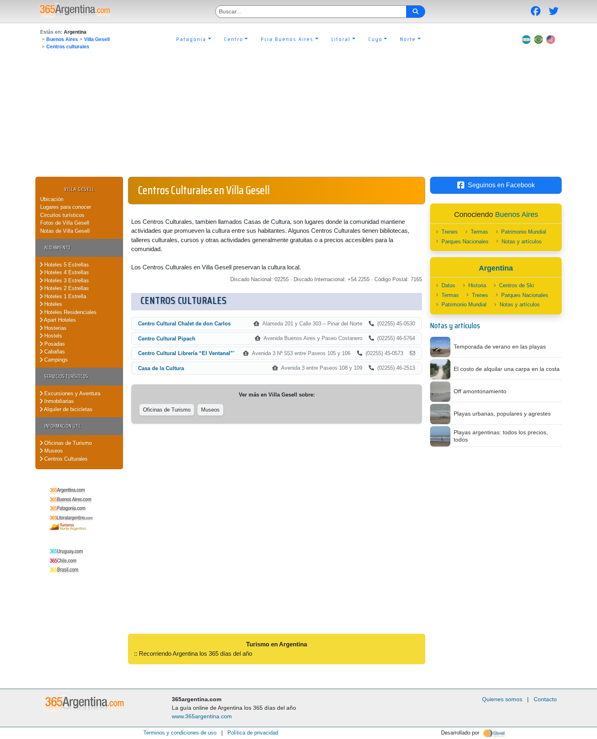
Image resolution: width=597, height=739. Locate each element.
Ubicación (51, 199)
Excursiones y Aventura (71, 393)
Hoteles (52, 304)
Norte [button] (408, 39)
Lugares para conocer (65, 207)
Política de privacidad (252, 733)
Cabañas (54, 352)
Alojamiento (57, 247)
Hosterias (55, 328)
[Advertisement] (298, 116)
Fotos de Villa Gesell (64, 223)
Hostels (52, 336)
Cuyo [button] (375, 39)
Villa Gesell (97, 39)
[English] (551, 39)
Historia (477, 285)
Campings (55, 360)
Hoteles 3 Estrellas (66, 280)
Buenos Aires (62, 39)
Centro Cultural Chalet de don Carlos (184, 324)
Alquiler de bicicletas (68, 409)
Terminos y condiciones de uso (179, 733)
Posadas (54, 344)
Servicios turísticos (66, 376)
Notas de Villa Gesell (65, 231)
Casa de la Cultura (161, 368)
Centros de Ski (516, 285)
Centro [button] (233, 39)
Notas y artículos (522, 241)
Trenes (449, 232)
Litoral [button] (340, 39)
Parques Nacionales (465, 241)
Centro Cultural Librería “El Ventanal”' (186, 353)
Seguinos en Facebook (501, 185)
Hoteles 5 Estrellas (66, 265)
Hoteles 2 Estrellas (66, 288)
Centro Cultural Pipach (166, 339)
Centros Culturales (65, 459)
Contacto (545, 699)
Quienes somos (502, 699)
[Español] (526, 39)
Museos (53, 451)
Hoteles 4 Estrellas (66, 272)
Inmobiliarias (58, 401)
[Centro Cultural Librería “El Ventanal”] (412, 353)
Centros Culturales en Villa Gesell (204, 190)
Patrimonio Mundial (523, 232)
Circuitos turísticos (62, 215)
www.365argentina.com (202, 716)
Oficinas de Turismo (67, 443)
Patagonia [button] (191, 39)
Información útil (62, 426)
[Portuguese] (538, 39)
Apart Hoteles (59, 320)
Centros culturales (67, 47)
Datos (448, 285)
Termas (479, 232)
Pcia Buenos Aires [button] (287, 39)
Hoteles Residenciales (70, 312)
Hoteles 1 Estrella (64, 296)
